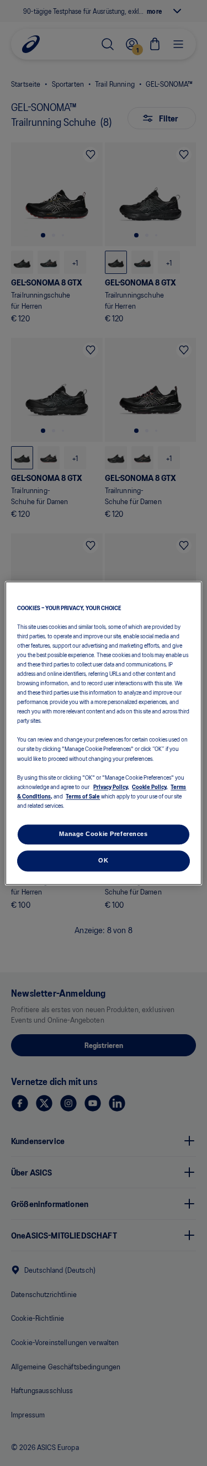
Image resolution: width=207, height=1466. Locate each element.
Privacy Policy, (111, 786)
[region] (103, 733)
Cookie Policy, (150, 786)
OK (103, 860)
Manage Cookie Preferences (103, 833)
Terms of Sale (83, 796)
